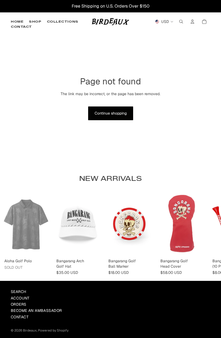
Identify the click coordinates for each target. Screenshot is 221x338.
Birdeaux (30, 330)
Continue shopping (111, 113)
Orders (18, 304)
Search (18, 291)
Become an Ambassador (36, 310)
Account (20, 298)
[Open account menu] (192, 21)
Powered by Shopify (53, 330)
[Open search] (181, 21)
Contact (20, 317)
